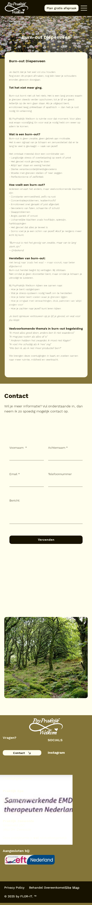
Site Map (72, 888)
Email (14, 474)
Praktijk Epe (13, 791)
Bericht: (14, 500)
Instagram (56, 753)
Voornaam (18, 447)
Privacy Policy (14, 887)
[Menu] (84, 8)
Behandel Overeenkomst (47, 887)
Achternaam (58, 447)
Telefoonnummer (60, 474)
